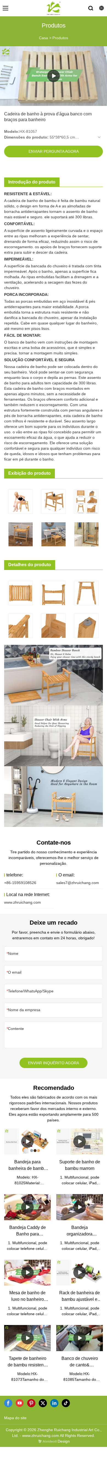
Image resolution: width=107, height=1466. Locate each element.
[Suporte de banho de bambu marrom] (79, 1141)
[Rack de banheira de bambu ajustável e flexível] (79, 1273)
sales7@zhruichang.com (77, 883)
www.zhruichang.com (22, 902)
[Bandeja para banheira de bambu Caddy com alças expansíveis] (27, 1141)
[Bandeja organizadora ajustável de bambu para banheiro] (79, 1207)
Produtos (60, 38)
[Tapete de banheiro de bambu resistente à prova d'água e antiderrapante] (27, 1338)
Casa (43, 38)
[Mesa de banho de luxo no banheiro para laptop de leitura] (27, 1273)
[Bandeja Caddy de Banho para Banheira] (27, 1207)
